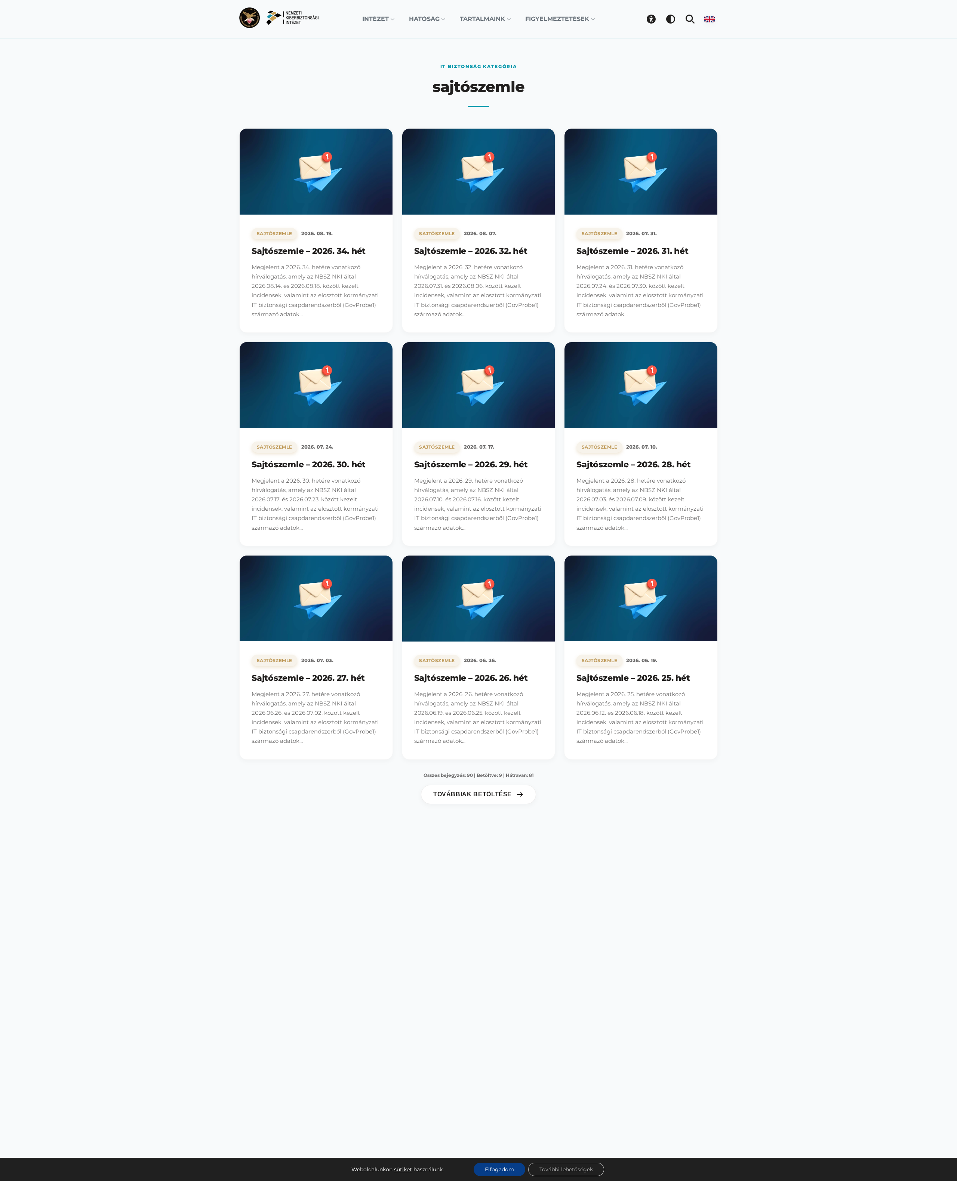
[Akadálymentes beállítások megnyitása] (651, 19)
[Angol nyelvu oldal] (709, 19)
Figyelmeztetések (557, 18)
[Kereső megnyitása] (690, 19)
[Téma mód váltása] (670, 19)
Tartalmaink (482, 18)
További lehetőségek (566, 1169)
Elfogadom (499, 1169)
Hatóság (424, 18)
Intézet (375, 18)
